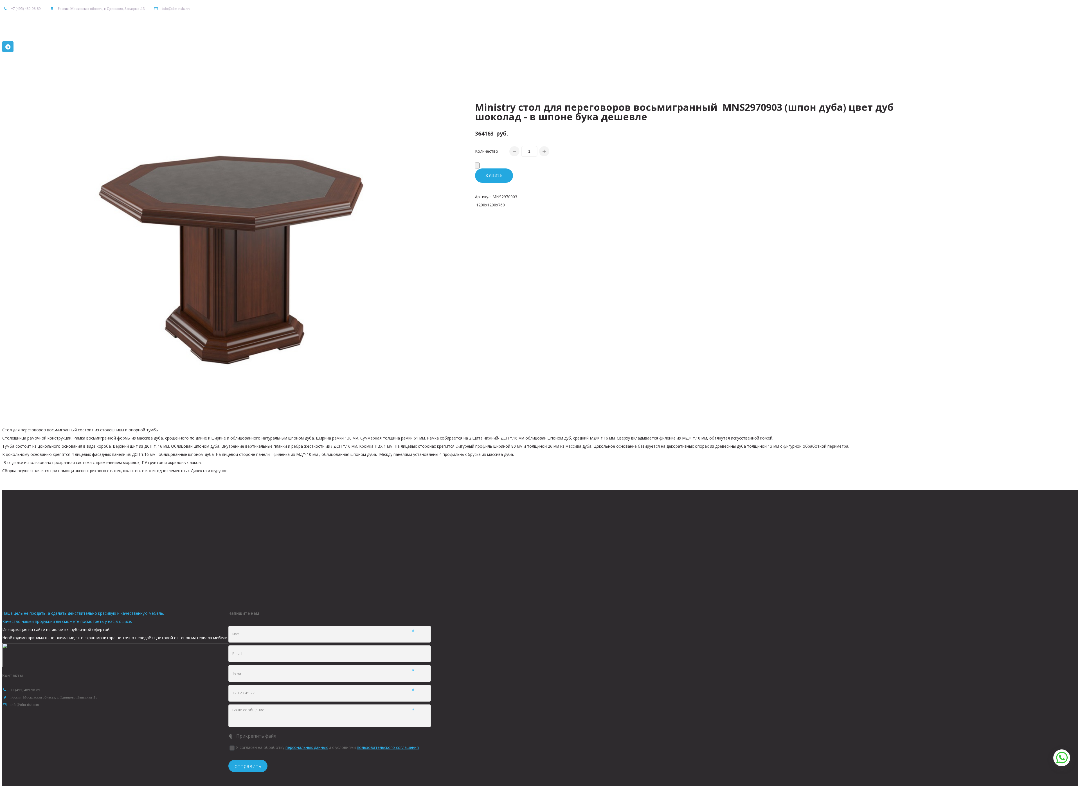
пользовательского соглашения (388, 747)
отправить (248, 766)
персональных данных (306, 747)
